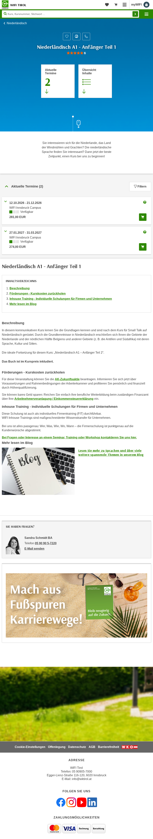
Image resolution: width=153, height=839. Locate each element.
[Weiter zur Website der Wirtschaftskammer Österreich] (130, 747)
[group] (76, 53)
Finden (135, 14)
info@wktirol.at (81, 779)
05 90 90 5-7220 (46, 543)
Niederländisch (17, 23)
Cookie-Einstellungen (30, 747)
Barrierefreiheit (108, 747)
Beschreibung (20, 288)
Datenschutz (77, 747)
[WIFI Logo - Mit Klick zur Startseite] (5, 4)
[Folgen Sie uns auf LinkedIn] (92, 802)
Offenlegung (56, 747)
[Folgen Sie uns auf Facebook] (61, 802)
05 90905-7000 (82, 771)
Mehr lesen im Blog (23, 304)
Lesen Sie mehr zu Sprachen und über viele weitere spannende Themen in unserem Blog (110, 453)
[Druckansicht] (76, 36)
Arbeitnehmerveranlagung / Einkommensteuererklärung (53, 398)
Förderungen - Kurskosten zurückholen (38, 293)
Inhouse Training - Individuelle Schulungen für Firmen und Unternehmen (61, 298)
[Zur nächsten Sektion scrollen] (76, 124)
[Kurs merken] (67, 36)
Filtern (142, 186)
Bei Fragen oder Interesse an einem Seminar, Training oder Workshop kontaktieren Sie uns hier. (69, 437)
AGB (92, 747)
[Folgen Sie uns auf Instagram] (71, 802)
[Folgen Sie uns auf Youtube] (82, 802)
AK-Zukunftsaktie (67, 379)
